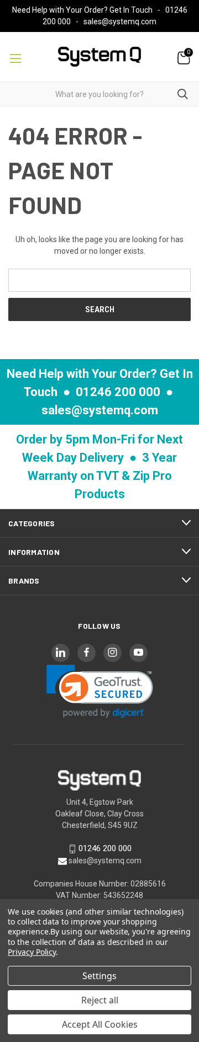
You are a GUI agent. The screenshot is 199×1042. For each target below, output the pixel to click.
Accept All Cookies (100, 1024)
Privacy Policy (32, 952)
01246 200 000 (118, 392)
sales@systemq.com (119, 21)
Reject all (99, 1000)
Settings (99, 976)
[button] (99, 691)
